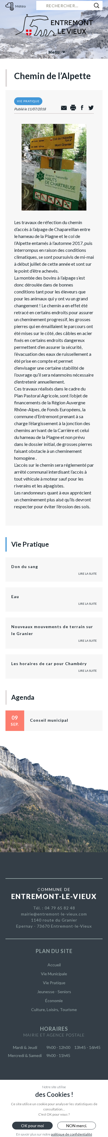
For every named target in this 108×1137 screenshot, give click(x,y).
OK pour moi (32, 1125)
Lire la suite (87, 573)
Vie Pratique (54, 982)
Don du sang (24, 566)
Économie (54, 1000)
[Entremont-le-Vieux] (54, 23)
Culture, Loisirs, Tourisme (54, 1009)
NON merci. (76, 1125)
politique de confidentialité (71, 1134)
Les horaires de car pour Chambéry (49, 663)
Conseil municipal (49, 720)
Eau (15, 596)
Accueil (54, 964)
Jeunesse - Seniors (54, 991)
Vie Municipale (54, 973)
